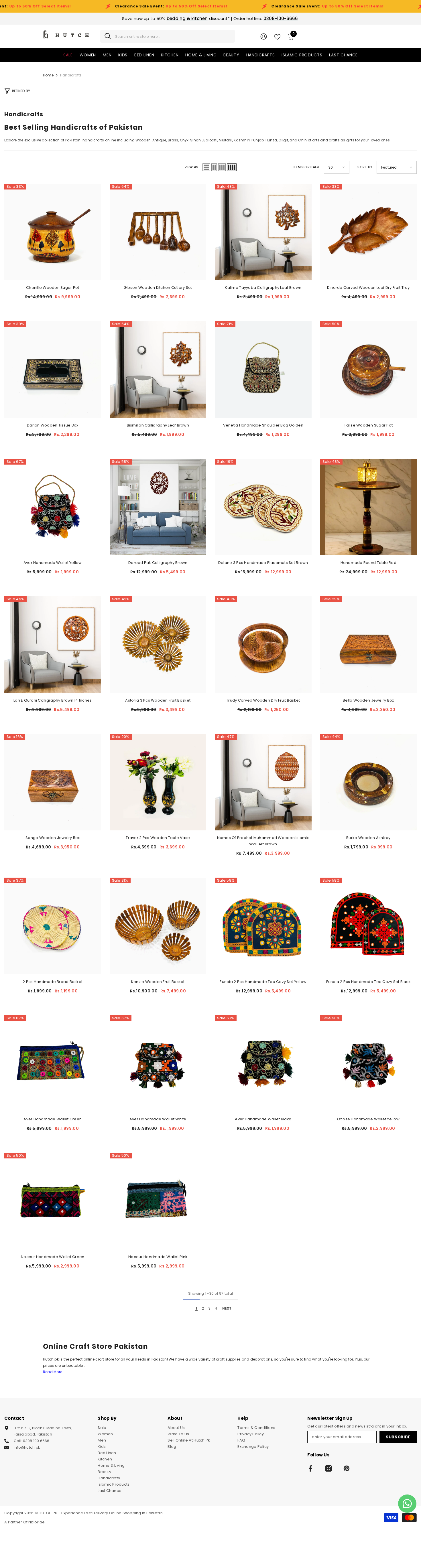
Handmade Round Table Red (368, 562)
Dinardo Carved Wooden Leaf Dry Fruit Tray (368, 287)
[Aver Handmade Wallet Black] (263, 1063)
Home (48, 75)
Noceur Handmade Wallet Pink (157, 1256)
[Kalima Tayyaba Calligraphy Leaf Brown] (263, 232)
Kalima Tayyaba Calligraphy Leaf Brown (263, 287)
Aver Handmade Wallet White (157, 1119)
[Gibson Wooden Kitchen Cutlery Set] (158, 232)
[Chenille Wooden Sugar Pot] (52, 232)
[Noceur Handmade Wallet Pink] (158, 1201)
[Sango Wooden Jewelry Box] (52, 782)
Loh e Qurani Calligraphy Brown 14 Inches (52, 700)
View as (191, 167)
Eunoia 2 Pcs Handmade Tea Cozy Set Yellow (263, 981)
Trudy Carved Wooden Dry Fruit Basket (263, 700)
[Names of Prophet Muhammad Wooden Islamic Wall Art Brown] (263, 782)
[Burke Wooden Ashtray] (368, 782)
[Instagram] (328, 1468)
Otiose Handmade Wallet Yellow (368, 1119)
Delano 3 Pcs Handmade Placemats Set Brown (263, 562)
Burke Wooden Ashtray (368, 837)
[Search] (167, 36)
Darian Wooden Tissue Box (52, 425)
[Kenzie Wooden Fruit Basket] (158, 926)
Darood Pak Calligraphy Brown (157, 562)
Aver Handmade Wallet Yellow (52, 562)
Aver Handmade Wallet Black (263, 1119)
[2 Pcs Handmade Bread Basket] (52, 926)
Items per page (306, 167)
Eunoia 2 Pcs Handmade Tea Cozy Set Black (368, 981)
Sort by (364, 167)
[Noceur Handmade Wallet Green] (52, 1201)
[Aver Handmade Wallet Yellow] (52, 507)
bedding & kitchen (187, 18)
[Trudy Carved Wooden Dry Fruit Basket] (263, 644)
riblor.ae (36, 1522)
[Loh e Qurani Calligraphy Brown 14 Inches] (52, 644)
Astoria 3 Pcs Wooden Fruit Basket (157, 700)
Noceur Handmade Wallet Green (52, 1256)
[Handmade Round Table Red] (368, 507)
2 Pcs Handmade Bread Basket (52, 981)
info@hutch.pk (27, 1447)
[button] (206, 167)
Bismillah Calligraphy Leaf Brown (158, 425)
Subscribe (398, 1437)
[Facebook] (310, 1468)
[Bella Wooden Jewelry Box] (368, 644)
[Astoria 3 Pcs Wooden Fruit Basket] (158, 644)
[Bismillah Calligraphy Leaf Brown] (158, 369)
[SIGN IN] (263, 36)
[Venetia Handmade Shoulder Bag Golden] (263, 369)
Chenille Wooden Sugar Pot (52, 287)
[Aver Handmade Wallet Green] (52, 1063)
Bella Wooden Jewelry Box (368, 700)
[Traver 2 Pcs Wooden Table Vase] (158, 782)
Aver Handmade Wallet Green (52, 1119)
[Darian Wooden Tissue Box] (52, 369)
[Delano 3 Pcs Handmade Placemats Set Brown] (263, 507)
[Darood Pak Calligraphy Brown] (158, 507)
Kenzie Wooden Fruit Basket (158, 981)
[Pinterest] (346, 1468)
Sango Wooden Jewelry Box (52, 837)
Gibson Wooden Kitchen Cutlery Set (158, 287)
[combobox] (173, 36)
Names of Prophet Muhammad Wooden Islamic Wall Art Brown (263, 841)
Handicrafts (71, 75)
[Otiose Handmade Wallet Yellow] (368, 1063)
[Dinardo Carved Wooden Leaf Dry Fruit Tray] (368, 232)
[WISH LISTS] (277, 36)
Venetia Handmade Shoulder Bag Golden (263, 425)
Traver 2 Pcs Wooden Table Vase (158, 837)
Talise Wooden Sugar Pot (368, 425)
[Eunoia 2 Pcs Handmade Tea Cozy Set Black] (368, 926)
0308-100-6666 (280, 18)
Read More (52, 1371)
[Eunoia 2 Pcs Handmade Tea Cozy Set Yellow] (263, 926)
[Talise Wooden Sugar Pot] (368, 369)
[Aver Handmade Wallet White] (158, 1063)
